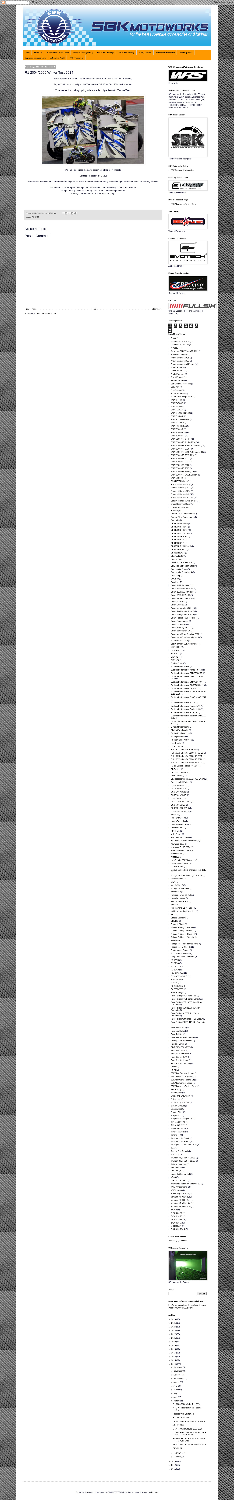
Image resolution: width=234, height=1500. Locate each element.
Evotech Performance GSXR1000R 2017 (188, 697)
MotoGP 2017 (177, 885)
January (177, 1457)
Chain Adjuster (177, 556)
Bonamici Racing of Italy (83, 52)
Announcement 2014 (180, 358)
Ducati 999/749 (177, 602)
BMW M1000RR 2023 (180, 413)
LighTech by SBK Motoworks (183, 860)
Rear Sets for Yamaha (180, 1063)
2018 (173, 1349)
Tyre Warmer (176, 1167)
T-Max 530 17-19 (178, 1122)
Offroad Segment (178, 918)
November (178, 1371)
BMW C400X (176, 400)
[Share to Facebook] (72, 213)
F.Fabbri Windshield (179, 730)
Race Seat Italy (177, 1031)
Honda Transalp (178, 821)
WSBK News (176, 1190)
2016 (173, 1357)
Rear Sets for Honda (179, 1060)
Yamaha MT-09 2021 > (180, 1200)
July (175, 1386)
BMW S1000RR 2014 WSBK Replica (189, 1421)
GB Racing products (179, 772)
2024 (173, 1327)
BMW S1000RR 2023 (180, 465)
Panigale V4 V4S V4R (180, 947)
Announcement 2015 (180, 361)
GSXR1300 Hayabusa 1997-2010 (187, 1429)
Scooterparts (176, 1093)
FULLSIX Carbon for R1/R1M (183, 749)
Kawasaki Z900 (177, 844)
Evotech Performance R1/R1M (184, 712)
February (178, 1453)
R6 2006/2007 (177, 986)
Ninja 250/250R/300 (179, 901)
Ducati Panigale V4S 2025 (182, 614)
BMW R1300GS (177, 423)
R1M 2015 (175, 979)
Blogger (154, 1492)
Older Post (156, 309)
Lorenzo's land (177, 867)
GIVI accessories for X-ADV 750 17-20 (187, 779)
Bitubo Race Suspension (181, 397)
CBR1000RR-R (177, 543)
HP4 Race (175, 831)
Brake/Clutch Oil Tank (180, 507)
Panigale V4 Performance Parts (184, 944)
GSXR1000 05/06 (178, 785)
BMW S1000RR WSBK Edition (184, 475)
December (178, 1367)
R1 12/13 (175, 970)
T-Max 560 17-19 (178, 1125)
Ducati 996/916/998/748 (181, 598)
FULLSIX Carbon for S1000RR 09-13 (187, 753)
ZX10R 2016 (176, 1223)
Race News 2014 (178, 1028)
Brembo (174, 510)
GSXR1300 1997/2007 (181, 802)
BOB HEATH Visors (179, 481)
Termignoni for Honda (180, 1141)
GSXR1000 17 (177, 798)
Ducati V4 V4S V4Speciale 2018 (185, 637)
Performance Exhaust (180, 950)
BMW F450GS (177, 403)
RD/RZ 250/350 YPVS (180, 1047)
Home (27, 52)
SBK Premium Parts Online (182, 170)
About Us (38, 52)
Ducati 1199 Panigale (180, 585)
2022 (173, 1334)
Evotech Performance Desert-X (184, 688)
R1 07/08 (175, 963)
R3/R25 (174, 983)
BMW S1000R (177, 429)
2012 (173, 1465)
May (176, 1393)
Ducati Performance (179, 621)
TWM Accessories (178, 1164)
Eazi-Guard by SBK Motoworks (184, 644)
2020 (173, 1342)
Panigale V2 (176, 940)
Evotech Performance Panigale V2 (186, 706)
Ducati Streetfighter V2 (180, 628)
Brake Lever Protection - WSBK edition (189, 1445)
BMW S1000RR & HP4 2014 (183, 442)
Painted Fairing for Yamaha (182, 937)
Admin (173, 338)
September (179, 1378)
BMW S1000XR (177, 478)
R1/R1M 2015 (177, 973)
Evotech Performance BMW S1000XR (187, 682)
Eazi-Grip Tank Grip (179, 641)
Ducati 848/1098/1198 (180, 595)
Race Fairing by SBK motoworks (185, 999)
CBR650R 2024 (178, 553)
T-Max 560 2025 (178, 1132)
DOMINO (175, 579)
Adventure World (57, 57)
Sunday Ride (176, 1112)
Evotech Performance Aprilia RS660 (186, 670)
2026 (173, 1319)
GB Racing (175, 769)
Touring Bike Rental (179, 1151)
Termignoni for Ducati (180, 1138)
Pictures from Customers (183, 1414)
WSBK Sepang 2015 (180, 1193)
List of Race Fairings (126, 52)
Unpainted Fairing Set (180, 1174)
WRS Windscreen (76, 57)
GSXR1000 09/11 (178, 792)
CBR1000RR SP (178, 540)
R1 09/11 (175, 966)
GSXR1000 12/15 (178, 795)
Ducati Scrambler (178, 624)
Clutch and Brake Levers (181, 562)
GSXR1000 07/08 (178, 789)
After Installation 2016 (180, 341)
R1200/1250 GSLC (179, 976)
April (176, 1397)
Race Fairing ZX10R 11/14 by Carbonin (188, 1022)
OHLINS (174, 921)
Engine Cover (177, 663)
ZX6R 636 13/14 (178, 1229)
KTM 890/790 (176, 854)
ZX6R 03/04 (176, 1226)
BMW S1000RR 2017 (180, 458)
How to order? (177, 828)
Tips (172, 1148)
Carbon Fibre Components (182, 517)
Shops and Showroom (180, 1096)
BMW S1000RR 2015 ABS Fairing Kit (187, 452)
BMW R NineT (177, 416)
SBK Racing (176, 1089)
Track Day (175, 1154)
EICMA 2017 (176, 647)
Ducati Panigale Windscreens (183, 618)
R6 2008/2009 (177, 989)
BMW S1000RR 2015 (180, 449)
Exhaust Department (179, 727)
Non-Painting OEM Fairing (182, 908)
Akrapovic (175, 348)
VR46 (173, 1177)
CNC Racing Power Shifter (182, 566)
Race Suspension (186, 52)
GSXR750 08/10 (178, 805)
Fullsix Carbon (177, 746)
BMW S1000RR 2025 (180, 468)
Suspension (176, 1115)
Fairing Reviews (145, 52)
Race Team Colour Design (182, 1037)
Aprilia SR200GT (178, 371)
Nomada (174, 905)
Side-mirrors (176, 1099)
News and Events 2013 (181, 895)
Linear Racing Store (179, 863)
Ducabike (175, 582)
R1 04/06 (35, 217)
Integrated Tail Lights (180, 837)
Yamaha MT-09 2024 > (180, 1203)
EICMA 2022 (176, 650)
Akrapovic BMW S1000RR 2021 (185, 351)
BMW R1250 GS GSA (180, 419)
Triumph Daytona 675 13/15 (183, 1161)
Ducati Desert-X (177, 605)
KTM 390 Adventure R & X (182, 850)
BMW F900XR (177, 410)
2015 (173, 1360)
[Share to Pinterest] (75, 213)
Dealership (175, 576)
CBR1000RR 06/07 (179, 527)
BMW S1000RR (177, 436)
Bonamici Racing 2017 (181, 488)
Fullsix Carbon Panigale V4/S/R (184, 766)
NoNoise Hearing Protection (183, 911)
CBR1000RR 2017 (179, 536)
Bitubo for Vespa (178, 393)
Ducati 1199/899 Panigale (182, 588)
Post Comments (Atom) (46, 314)
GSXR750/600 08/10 (180, 808)
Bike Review (176, 390)
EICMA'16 (175, 660)
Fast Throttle (176, 743)
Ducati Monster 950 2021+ (182, 608)
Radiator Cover (177, 1044)
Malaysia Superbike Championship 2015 (188, 870)
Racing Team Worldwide (181, 1041)
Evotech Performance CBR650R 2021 (187, 685)
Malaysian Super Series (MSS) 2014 (186, 875)
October (177, 1375)
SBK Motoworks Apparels (182, 1076)
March (176, 1401)
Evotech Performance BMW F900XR (186, 673)
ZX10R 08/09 (176, 1213)
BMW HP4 (177, 1448)
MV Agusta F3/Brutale (180, 888)
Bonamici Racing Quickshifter (183, 501)
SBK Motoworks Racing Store (183, 204)
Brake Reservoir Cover (181, 504)
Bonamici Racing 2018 (181, 491)
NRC (173, 914)
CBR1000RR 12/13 (179, 533)
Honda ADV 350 (178, 818)
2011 (173, 1469)
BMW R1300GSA (178, 426)
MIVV (173, 882)
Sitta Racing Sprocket (180, 1102)
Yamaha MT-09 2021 (180, 1197)
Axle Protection (177, 380)
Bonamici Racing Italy (180, 494)
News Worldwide (178, 898)
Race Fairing (176, 992)
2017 (173, 1353)
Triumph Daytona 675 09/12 (183, 1158)
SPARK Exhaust (178, 1106)
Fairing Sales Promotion (181, 740)
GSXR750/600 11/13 (180, 811)
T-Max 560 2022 (178, 1128)
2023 (173, 1330)
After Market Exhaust (180, 345)
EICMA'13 (175, 653)
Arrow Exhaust (177, 377)
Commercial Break (179, 569)
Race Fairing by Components (183, 996)
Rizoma (174, 1067)
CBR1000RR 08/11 (179, 530)
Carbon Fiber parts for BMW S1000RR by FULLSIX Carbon (189, 1433)
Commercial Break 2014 (181, 572)
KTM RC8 (175, 857)
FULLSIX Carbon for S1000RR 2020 (186, 759)
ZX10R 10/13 (176, 1216)
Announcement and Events (182, 364)
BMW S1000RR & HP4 (181, 439)
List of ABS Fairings (105, 52)
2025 (173, 1323)
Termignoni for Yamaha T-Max (184, 1145)
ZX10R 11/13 (176, 1219)
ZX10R (174, 1210)
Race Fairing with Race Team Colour (187, 1019)
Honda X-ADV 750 (179, 824)
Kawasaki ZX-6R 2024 (180, 847)
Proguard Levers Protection (183, 957)
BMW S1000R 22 (178, 432)
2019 (173, 1345)
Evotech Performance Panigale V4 (186, 709)
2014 (173, 1364)
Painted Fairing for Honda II (183, 934)
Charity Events (177, 559)
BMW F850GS (177, 406)
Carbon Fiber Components (182, 514)
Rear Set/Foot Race (179, 1054)
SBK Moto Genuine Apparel (183, 1073)
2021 (173, 1338)
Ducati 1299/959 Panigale (182, 592)
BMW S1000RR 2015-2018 (183, 455)
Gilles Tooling (177, 775)
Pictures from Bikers (179, 953)
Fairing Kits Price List (180, 733)
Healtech (175, 815)
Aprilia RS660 (177, 367)
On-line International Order (57, 52)
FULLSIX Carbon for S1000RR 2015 (186, 756)
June (176, 1390)
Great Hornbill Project (180, 782)
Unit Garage (176, 1171)
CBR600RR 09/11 (178, 550)
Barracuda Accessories (181, 384)
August (177, 1382)
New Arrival (176, 892)
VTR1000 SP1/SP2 (179, 1180)
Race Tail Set (176, 1034)
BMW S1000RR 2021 (180, 462)
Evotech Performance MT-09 (183, 703)
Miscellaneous (177, 879)
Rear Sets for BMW (179, 1057)
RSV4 (173, 1070)
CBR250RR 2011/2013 (181, 546)
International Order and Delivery (185, 841)
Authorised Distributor (165, 52)
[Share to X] (69, 213)
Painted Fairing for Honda (182, 931)
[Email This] (63, 213)
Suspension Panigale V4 (181, 1119)
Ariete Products (177, 374)
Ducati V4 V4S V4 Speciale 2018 (185, 634)
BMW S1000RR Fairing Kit (182, 471)
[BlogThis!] (66, 213)
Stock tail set (176, 1109)
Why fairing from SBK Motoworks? (185, 1184)
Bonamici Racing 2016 (181, 484)
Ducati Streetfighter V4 (180, 631)
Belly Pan (175, 387)
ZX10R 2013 (178, 1425)
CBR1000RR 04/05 (179, 524)
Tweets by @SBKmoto (178, 1241)
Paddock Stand (177, 924)
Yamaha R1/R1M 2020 (181, 1206)
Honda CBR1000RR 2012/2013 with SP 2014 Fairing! (189, 1439)
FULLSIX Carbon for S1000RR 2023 (186, 763)
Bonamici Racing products (182, 497)
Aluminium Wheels (179, 354)
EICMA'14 (175, 657)
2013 (173, 1461)
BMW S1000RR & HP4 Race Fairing (186, 445)
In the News (176, 834)
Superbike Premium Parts (35, 57)
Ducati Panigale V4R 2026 (182, 611)
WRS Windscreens (179, 1187)
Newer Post (30, 309)
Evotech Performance (180, 667)
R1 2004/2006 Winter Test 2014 (186, 1404)
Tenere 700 (176, 1135)
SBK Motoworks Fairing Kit (182, 1080)
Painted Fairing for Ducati (182, 927)
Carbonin (175, 520)
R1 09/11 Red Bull (181, 1417)
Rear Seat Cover (178, 1050)
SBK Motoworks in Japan (181, 1083)
